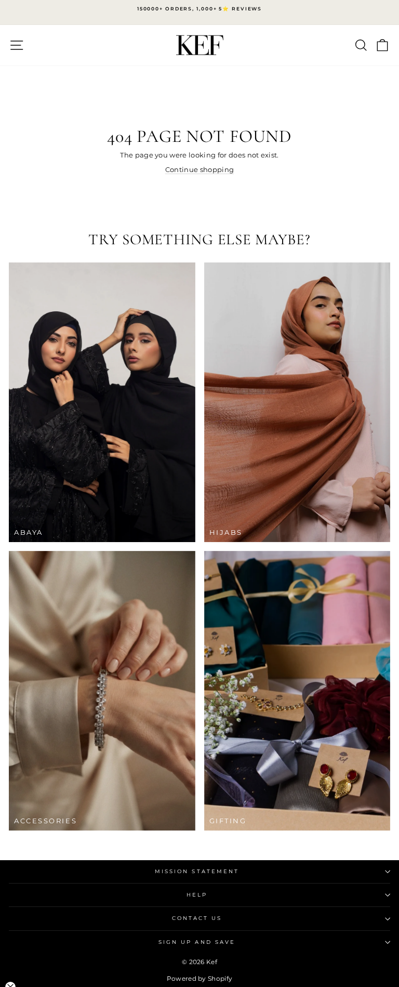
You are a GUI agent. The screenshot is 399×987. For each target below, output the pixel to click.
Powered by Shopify (200, 978)
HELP (197, 894)
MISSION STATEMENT (197, 871)
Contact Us (197, 918)
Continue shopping (199, 170)
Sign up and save (196, 942)
